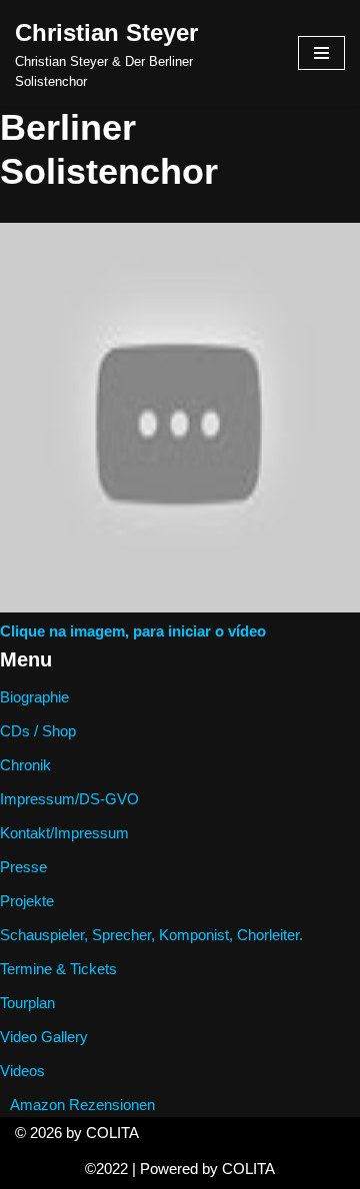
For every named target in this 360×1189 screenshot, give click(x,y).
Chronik (25, 764)
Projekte (27, 900)
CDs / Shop (38, 730)
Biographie (34, 696)
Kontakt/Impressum (64, 832)
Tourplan (27, 1002)
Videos (22, 1070)
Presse (23, 866)
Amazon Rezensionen (82, 1104)
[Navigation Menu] (321, 53)
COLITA (248, 1168)
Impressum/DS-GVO (69, 798)
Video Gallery (44, 1036)
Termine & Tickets (58, 968)
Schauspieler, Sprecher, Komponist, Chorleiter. (151, 934)
